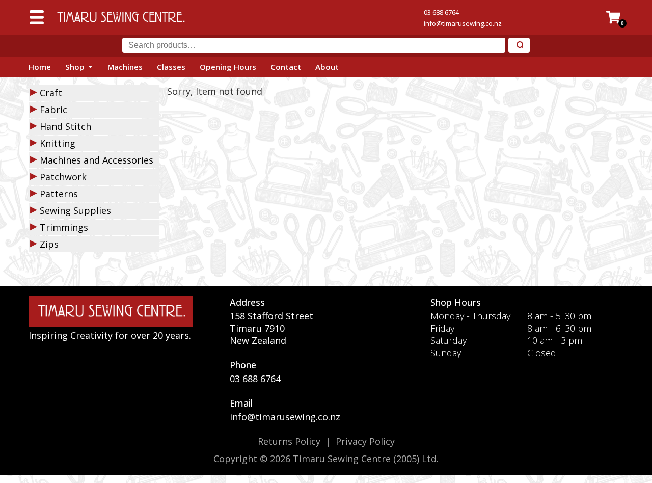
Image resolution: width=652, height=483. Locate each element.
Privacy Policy (365, 441)
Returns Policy (289, 441)
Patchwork (63, 177)
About (327, 67)
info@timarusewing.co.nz (463, 23)
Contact (285, 67)
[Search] (519, 45)
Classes (171, 67)
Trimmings (64, 227)
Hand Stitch (65, 126)
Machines (125, 67)
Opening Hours (228, 67)
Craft (51, 93)
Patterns (59, 193)
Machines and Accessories (96, 160)
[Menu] (37, 17)
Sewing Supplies (75, 210)
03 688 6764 (441, 12)
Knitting (57, 143)
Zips (49, 244)
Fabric (53, 109)
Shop (75, 67)
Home (40, 67)
